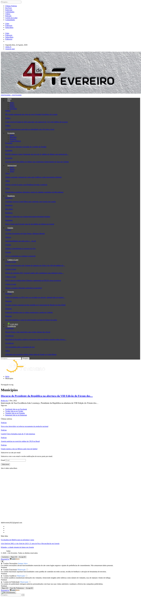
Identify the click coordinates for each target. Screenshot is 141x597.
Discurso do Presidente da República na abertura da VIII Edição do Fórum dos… (47, 395)
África (12, 171)
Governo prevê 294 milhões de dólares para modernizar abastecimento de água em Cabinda (37, 162)
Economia (11, 133)
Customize (5, 557)
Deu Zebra (9, 209)
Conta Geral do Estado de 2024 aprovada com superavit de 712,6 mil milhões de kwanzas (36, 122)
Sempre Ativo (23, 563)
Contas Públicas (15, 141)
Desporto (10, 292)
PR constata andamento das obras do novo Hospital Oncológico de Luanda (31, 114)
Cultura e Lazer (12, 260)
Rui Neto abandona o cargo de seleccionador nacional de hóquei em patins (31, 320)
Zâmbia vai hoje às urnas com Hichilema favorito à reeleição (26, 185)
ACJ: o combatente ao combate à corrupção (20, 256)
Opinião (10, 228)
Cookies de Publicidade (11, 582)
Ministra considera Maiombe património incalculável (23, 288)
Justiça (12, 105)
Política (12, 107)
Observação (21, 570)
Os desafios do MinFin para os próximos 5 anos (17, 540)
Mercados (13, 137)
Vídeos (7, 14)
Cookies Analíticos (9, 576)
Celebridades (9, 12)
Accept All (22, 557)
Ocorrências (11, 326)
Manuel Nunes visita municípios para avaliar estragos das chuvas (27, 332)
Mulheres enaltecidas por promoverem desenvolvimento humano (27, 217)
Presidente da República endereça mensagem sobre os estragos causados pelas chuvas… (35, 339)
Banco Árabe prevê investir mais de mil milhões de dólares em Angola (29, 224)
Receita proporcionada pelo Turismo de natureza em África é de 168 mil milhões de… (35, 265)
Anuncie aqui (10, 49)
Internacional (12, 165)
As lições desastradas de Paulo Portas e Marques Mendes (25, 233)
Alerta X (8, 47)
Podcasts (8, 16)
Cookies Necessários (10, 563)
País (8, 101)
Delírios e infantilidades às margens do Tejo (20, 248)
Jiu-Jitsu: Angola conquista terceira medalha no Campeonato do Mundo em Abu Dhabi (35, 305)
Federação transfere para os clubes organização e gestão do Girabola (29, 312)
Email (3, 460)
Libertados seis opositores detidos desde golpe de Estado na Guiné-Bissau (31, 354)
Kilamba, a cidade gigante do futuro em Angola (17, 547)
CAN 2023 (14, 324)
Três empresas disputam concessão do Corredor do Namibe (25, 147)
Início (9, 99)
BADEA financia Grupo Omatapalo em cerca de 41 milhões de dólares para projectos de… (37, 154)
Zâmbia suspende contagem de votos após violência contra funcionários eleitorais (33, 177)
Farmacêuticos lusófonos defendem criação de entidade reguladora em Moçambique (34, 192)
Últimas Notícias (11, 6)
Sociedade (13, 109)
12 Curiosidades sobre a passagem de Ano (20, 347)
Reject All (14, 557)
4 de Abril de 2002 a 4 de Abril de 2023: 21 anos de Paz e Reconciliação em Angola (30, 543)
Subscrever (5, 464)
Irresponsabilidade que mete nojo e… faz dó (20, 241)
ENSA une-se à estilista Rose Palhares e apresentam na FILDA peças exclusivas (33, 280)
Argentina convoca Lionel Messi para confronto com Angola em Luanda (30, 202)
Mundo (12, 169)
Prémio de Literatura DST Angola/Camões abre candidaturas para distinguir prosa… (34, 273)
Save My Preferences (17, 588)
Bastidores (11, 196)
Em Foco (8, 8)
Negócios (13, 139)
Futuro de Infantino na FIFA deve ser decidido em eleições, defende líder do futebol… (35, 297)
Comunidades (10, 20)
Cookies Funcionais (10, 570)
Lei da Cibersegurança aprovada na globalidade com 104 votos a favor (29, 129)
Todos (12, 103)
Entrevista (8, 10)
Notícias (8, 237)
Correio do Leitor (11, 18)
